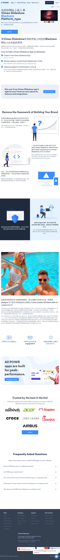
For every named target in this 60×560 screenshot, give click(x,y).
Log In (57, 2)
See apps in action (11, 379)
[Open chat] (57, 556)
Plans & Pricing (21, 3)
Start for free (49, 2)
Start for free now (9, 58)
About (29, 3)
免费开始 (9, 32)
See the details (49, 91)
